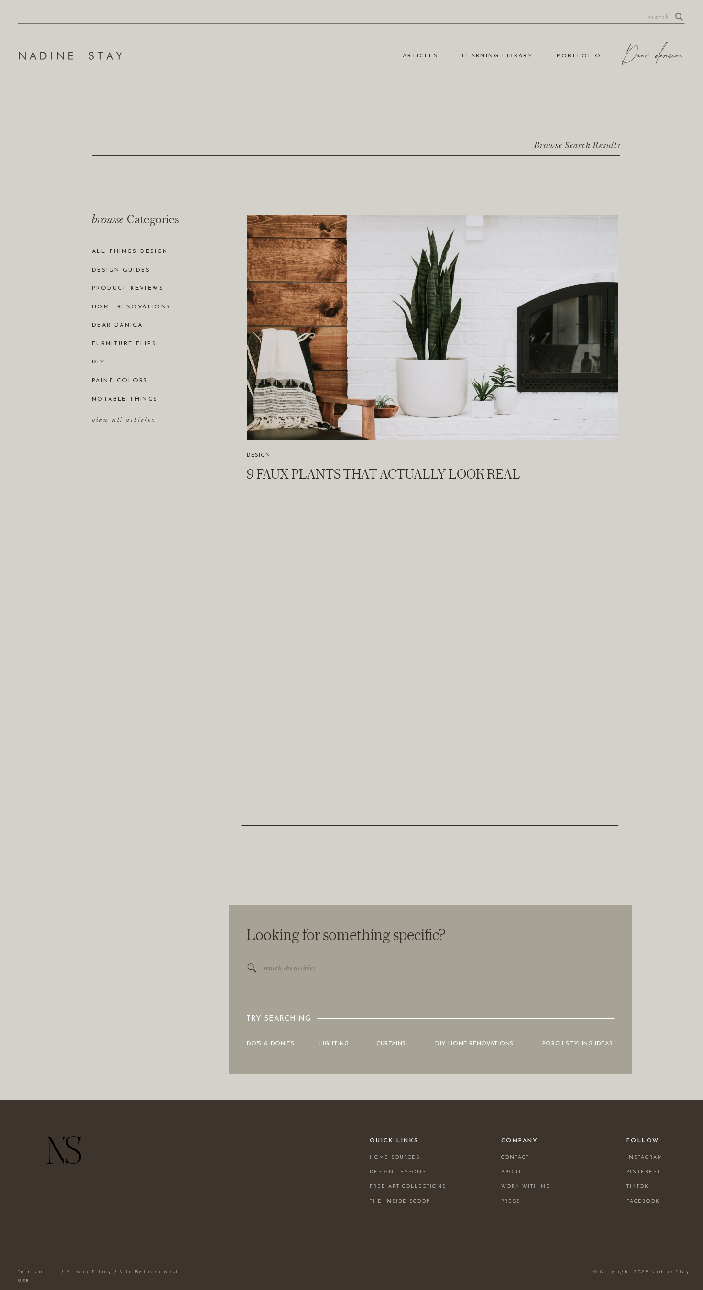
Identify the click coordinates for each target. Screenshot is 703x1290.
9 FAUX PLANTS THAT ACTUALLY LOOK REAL (383, 474)
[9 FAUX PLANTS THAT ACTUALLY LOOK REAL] (432, 327)
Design (259, 455)
